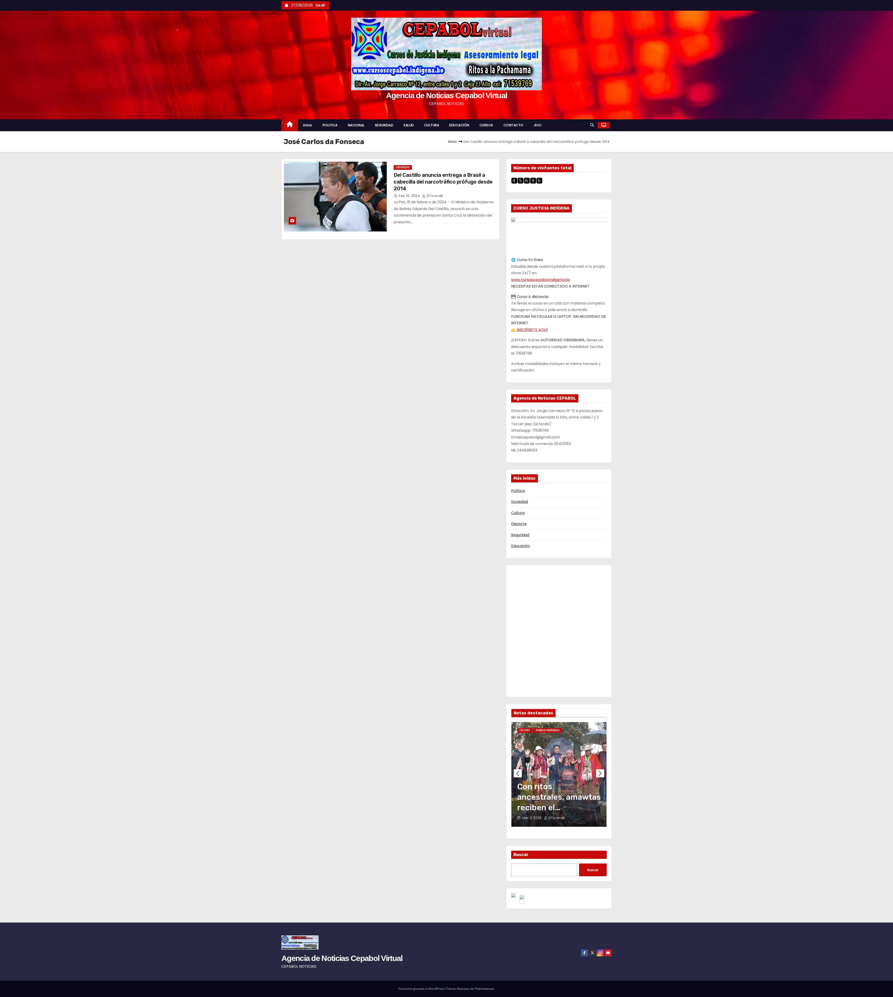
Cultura (518, 512)
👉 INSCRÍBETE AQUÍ (529, 329)
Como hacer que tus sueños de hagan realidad (555, 797)
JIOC (538, 125)
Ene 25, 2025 (533, 818)
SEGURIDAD (384, 125)
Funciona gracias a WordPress (421, 989)
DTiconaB (434, 196)
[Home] (289, 125)
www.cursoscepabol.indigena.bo (540, 279)
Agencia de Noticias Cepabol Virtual (446, 95)
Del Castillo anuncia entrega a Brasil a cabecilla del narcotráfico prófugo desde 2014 (443, 182)
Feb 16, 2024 (410, 196)
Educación (520, 546)
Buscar (521, 854)
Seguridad (520, 535)
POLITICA (330, 125)
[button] (592, 125)
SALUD (408, 125)
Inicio (307, 125)
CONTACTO (513, 125)
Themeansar (484, 989)
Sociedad (519, 501)
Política (518, 490)
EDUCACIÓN (459, 125)
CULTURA (431, 125)
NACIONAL (356, 125)
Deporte (519, 523)
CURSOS (486, 125)
